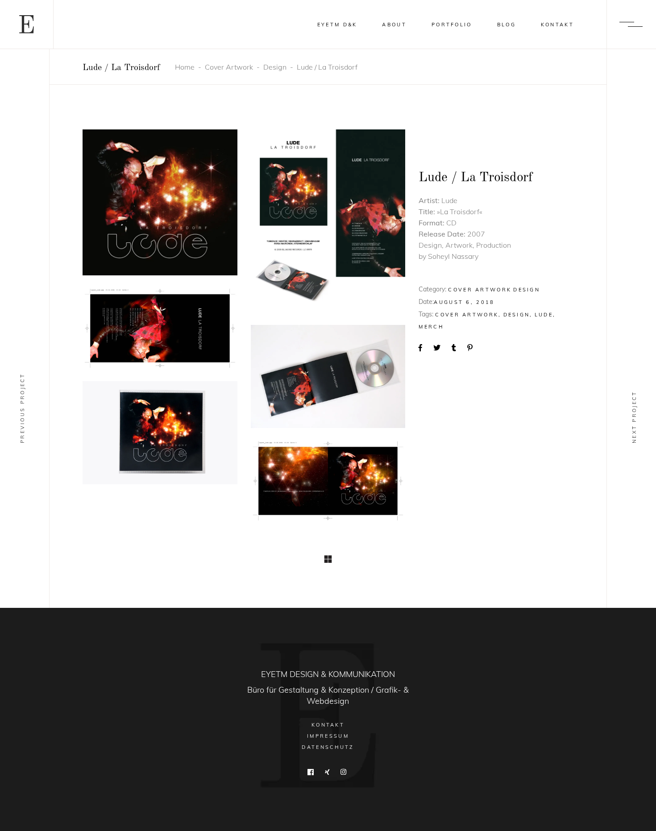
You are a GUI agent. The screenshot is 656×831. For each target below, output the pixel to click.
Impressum (328, 736)
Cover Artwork (229, 66)
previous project (22, 408)
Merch (431, 327)
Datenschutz (328, 747)
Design (274, 66)
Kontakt (328, 725)
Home (185, 66)
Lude (544, 315)
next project (634, 417)
